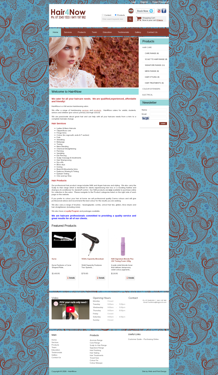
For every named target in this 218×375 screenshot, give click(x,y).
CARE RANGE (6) (152, 53)
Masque (96, 363)
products (97, 110)
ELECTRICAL (147, 95)
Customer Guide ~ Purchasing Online (143, 339)
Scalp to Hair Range (98, 345)
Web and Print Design (157, 371)
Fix (94, 360)
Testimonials (123, 32)
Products (82, 32)
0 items (160, 20)
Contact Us (152, 32)
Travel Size (94, 358)
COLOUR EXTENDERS (151, 89)
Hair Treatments (96, 355)
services (85, 110)
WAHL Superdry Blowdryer (92, 259)
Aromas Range (96, 340)
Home (55, 32)
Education (107, 32)
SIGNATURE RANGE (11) (155, 65)
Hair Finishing (95, 350)
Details (72, 278)
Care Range (95, 343)
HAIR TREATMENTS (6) (154, 83)
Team (94, 32)
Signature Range (97, 348)
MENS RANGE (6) (152, 71)
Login (133, 2)
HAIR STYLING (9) (152, 77)
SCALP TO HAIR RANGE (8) (156, 59)
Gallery (138, 32)
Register (144, 2)
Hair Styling (94, 353)
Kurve (54, 259)
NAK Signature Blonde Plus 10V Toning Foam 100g (122, 260)
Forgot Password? (160, 2)
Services (68, 32)
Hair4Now (72, 371)
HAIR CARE (147, 47)
